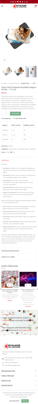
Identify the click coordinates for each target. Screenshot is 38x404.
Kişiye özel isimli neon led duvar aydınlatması (28, 290)
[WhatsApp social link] (25, 2)
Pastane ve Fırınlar (28, 300)
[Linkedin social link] (22, 2)
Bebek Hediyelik (14, 295)
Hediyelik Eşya (5, 295)
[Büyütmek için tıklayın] (4, 60)
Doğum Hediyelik (6, 296)
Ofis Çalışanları (24, 297)
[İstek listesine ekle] (11, 285)
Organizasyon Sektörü (28, 299)
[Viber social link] (13, 152)
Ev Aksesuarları (10, 298)
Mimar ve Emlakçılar (27, 295)
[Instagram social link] (15, 2)
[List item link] (19, 363)
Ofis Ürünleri (32, 297)
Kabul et (25, 401)
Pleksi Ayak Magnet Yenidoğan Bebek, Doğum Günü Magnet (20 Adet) (10, 291)
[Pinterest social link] (20, 2)
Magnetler (33, 149)
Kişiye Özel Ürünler (14, 83)
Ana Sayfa (4, 83)
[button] (8, 285)
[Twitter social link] (13, 2)
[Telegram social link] (11, 152)
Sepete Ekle (15, 113)
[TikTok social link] (27, 2)
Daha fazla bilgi (14, 401)
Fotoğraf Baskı (25, 83)
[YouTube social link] (18, 2)
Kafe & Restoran (28, 293)
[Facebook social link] (11, 2)
